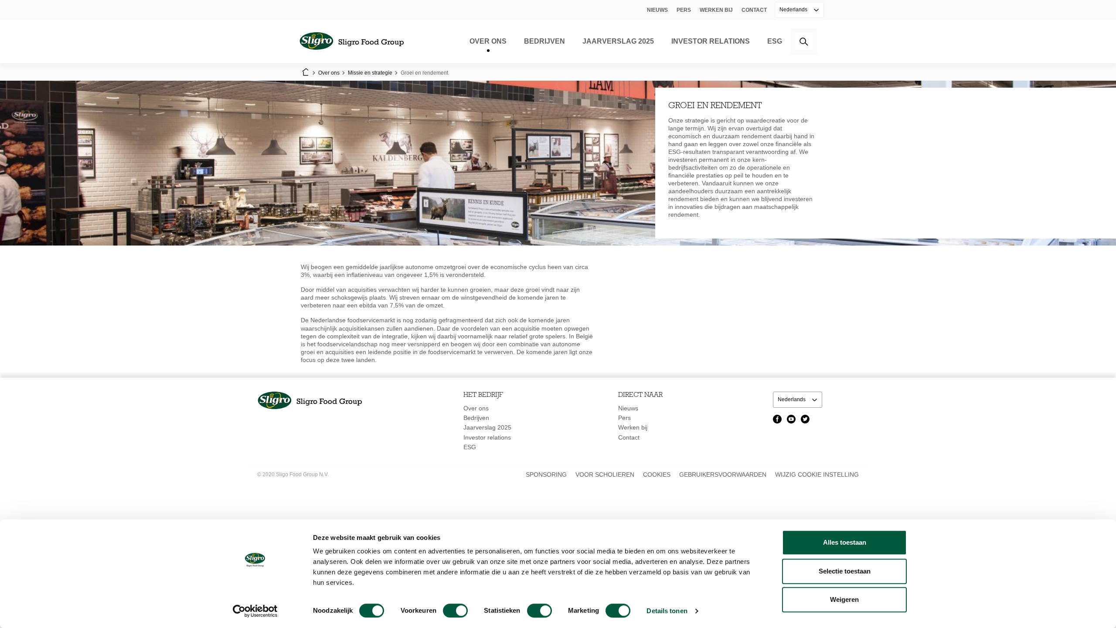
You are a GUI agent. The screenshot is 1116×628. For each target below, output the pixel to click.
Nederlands (794, 10)
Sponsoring (546, 474)
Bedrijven (544, 41)
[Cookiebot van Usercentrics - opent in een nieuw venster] (255, 611)
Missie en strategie (370, 73)
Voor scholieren (604, 474)
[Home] (351, 41)
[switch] (455, 611)
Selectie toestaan (845, 571)
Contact (754, 10)
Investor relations (710, 41)
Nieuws (657, 10)
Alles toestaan (844, 542)
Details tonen (666, 610)
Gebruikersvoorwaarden (722, 474)
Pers (684, 10)
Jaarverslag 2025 (618, 41)
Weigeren (844, 599)
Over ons (488, 41)
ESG (774, 41)
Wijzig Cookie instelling (817, 474)
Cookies (656, 474)
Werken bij (716, 10)
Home (305, 73)
